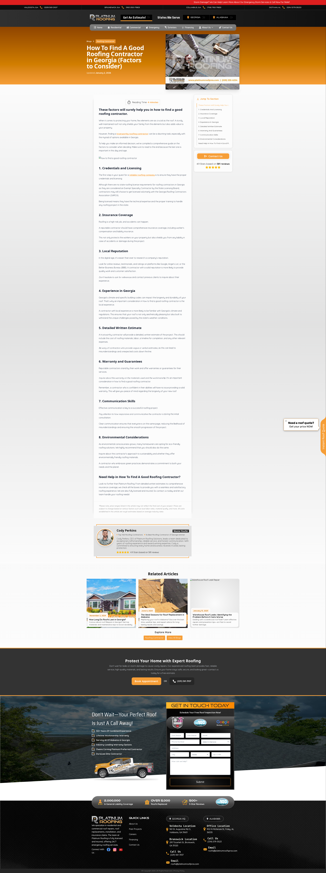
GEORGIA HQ (178, 819)
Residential (116, 27)
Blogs (89, 41)
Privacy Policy (179, 871)
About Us (206, 27)
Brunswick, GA (122, 7)
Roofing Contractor (105, 41)
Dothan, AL (285, 7)
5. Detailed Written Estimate (210, 126)
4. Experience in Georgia (208, 122)
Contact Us (227, 27)
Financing (189, 27)
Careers (132, 834)
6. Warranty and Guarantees (210, 130)
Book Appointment (146, 681)
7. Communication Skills (208, 135)
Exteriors (172, 27)
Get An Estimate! (134, 17)
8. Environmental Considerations (212, 139)
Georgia (195, 17)
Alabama (222, 17)
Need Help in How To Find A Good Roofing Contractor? (214, 143)
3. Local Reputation (206, 118)
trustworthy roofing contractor (132, 134)
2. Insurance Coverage (207, 113)
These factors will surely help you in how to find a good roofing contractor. (214, 105)
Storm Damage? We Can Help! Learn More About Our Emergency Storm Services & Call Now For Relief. (187, 2)
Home (99, 27)
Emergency (154, 27)
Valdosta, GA (40, 7)
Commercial (135, 27)
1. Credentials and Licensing (210, 109)
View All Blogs (174, 637)
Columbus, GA (203, 7)
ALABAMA (214, 819)
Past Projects (135, 829)
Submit (200, 781)
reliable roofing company (142, 175)
